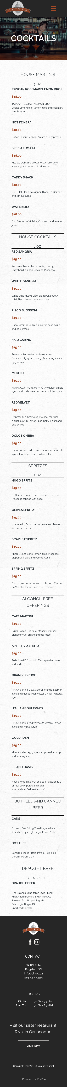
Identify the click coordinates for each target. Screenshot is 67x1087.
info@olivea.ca (33, 973)
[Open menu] (53, 8)
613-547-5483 (33, 978)
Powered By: (29, 1079)
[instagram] (37, 942)
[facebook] (30, 942)
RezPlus (41, 1079)
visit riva (33, 1046)
